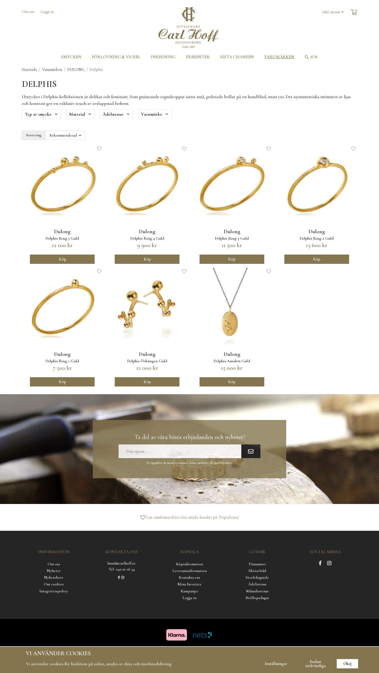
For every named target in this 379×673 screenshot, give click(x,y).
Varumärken (279, 57)
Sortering (34, 135)
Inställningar (276, 663)
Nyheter (54, 570)
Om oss (28, 11)
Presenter (198, 57)
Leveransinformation (189, 570)
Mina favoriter (189, 584)
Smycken (71, 57)
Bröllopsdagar (257, 597)
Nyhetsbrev (53, 577)
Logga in (47, 11)
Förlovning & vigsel (116, 57)
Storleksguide (257, 577)
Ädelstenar (257, 584)
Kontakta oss (189, 577)
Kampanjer (189, 591)
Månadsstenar (257, 591)
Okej (347, 663)
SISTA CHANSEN (237, 57)
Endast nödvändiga (315, 663)
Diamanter (257, 564)
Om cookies (54, 584)
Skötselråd (257, 570)
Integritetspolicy (53, 591)
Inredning (163, 57)
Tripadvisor (228, 517)
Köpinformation (189, 564)
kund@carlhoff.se (122, 563)
